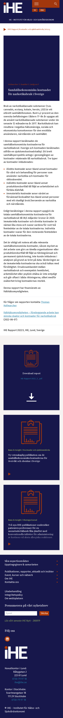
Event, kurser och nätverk (19, 575)
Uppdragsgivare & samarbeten (21, 564)
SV (35, 10)
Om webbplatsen (14, 598)
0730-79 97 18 (19, 678)
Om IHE (9, 578)
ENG (42, 10)
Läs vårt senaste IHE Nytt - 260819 (22, 620)
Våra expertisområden (17, 561)
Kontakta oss (12, 582)
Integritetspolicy (14, 595)
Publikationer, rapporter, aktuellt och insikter (29, 571)
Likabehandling (13, 591)
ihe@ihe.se (21, 682)
